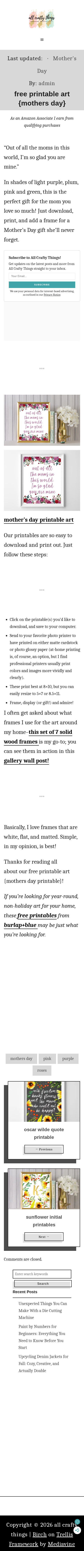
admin (47, 83)
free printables (37, 915)
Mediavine (61, 1544)
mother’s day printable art (39, 519)
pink (47, 1058)
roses (42, 1070)
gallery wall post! (26, 760)
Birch (40, 1534)
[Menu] (42, 39)
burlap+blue (21, 925)
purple (68, 1058)
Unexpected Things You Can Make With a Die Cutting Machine (43, 1310)
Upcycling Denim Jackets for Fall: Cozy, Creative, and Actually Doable (43, 1363)
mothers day (21, 1058)
